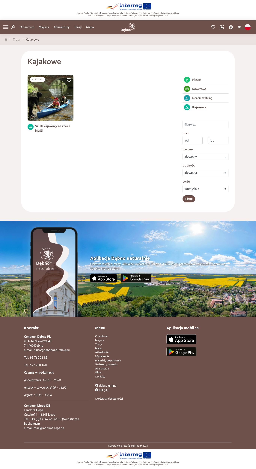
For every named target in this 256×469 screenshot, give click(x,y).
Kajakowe (32, 39)
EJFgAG (103, 390)
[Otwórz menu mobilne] (6, 27)
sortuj (187, 181)
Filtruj (189, 199)
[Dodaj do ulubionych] (69, 80)
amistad (134, 445)
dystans (188, 149)
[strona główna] (5, 39)
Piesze (196, 79)
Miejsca (44, 27)
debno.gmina (107, 385)
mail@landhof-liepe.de (49, 428)
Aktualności (102, 352)
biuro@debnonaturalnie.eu (52, 350)
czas (186, 133)
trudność (189, 165)
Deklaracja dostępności (109, 398)
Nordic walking (202, 98)
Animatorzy (62, 27)
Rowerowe (199, 89)
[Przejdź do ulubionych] (213, 27)
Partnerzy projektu (106, 364)
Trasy (78, 27)
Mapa (90, 27)
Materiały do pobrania (108, 360)
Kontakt (100, 376)
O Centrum (27, 27)
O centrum (101, 336)
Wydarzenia (102, 356)
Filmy (98, 372)
